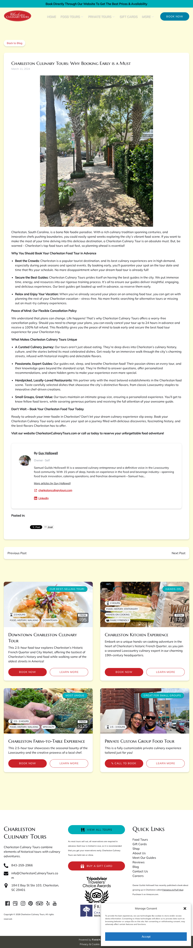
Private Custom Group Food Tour (139, 741)
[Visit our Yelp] (48, 903)
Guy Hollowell (48, 453)
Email (50, 527)
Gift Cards (128, 16)
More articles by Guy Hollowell (52, 483)
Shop (136, 848)
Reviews (138, 862)
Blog (135, 867)
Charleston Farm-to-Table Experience (46, 741)
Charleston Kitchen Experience (136, 635)
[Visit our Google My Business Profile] (15, 903)
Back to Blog (14, 43)
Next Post (178, 553)
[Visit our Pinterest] (30, 903)
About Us (139, 853)
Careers (138, 876)
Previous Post (17, 553)
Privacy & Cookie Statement (96, 944)
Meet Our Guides (144, 858)
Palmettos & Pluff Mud (172, 889)
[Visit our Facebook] (7, 903)
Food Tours (140, 839)
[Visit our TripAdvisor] (39, 903)
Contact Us (140, 871)
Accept (146, 936)
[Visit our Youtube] (55, 903)
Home (51, 16)
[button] (185, 908)
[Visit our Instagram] (23, 903)
